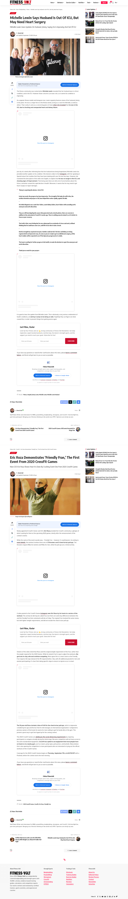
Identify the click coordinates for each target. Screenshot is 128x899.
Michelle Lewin (43, 394)
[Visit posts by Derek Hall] (12, 410)
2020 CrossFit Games (28, 804)
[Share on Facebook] (12, 89)
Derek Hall (20, 33)
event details (21, 542)
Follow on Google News (62, 375)
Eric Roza (41, 804)
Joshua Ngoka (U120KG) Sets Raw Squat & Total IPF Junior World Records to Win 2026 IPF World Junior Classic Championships (106, 14)
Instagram (63, 174)
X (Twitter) (54, 380)
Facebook (42, 380)
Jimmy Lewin (35, 394)
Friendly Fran (47, 804)
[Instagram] (79, 410)
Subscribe (71, 341)
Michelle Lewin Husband (53, 394)
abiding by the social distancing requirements (51, 737)
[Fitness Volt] (20, 2)
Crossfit (36, 804)
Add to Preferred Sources (69, 85)
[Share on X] (12, 93)
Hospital (29, 394)
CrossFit (13, 452)
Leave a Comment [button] (73, 439)
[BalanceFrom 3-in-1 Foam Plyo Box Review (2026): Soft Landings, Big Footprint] (90, 23)
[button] (104, 2)
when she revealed (59, 105)
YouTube (62, 380)
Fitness (13, 13)
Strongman (14, 863)
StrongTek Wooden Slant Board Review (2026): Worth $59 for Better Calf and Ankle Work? (106, 31)
